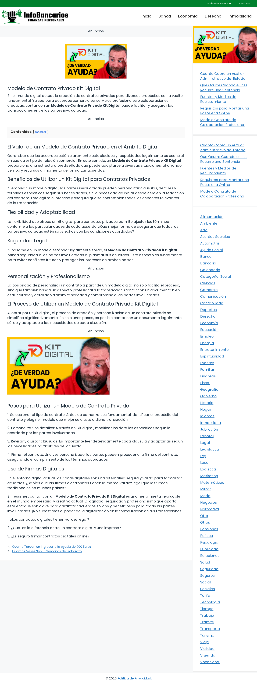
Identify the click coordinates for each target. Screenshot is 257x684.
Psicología (209, 542)
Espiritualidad (212, 356)
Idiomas (207, 416)
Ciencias (207, 283)
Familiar (207, 369)
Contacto (244, 3)
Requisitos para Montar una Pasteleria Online (224, 111)
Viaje (204, 642)
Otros (205, 522)
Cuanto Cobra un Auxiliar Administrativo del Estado (222, 76)
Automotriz (209, 243)
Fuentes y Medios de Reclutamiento (218, 99)
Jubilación (209, 429)
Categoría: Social (215, 276)
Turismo (207, 635)
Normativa (209, 509)
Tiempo (206, 608)
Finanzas (208, 376)
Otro (204, 515)
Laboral (207, 436)
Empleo (207, 336)
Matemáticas (212, 482)
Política (206, 535)
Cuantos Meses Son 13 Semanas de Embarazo (47, 551)
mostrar (40, 132)
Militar (205, 489)
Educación (209, 329)
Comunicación (213, 296)
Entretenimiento (214, 349)
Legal (205, 442)
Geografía (209, 389)
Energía (207, 343)
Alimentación (211, 216)
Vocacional (210, 662)
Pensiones (209, 529)
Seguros (207, 575)
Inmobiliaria (240, 16)
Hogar (205, 409)
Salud (205, 562)
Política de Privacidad (220, 3)
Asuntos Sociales (215, 236)
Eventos (207, 362)
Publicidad (209, 549)
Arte (204, 230)
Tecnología (210, 602)
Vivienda (207, 655)
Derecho (213, 16)
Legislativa (209, 449)
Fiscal (205, 382)
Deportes (208, 309)
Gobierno (208, 396)
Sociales (207, 588)
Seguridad (209, 568)
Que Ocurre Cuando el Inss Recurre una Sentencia (223, 88)
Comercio (209, 289)
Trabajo (207, 615)
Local (204, 462)
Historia (206, 402)
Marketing (209, 475)
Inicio (146, 16)
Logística (208, 469)
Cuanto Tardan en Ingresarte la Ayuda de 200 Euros (51, 547)
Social (205, 582)
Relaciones (209, 555)
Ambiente (208, 223)
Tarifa (205, 595)
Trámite (207, 622)
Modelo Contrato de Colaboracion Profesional (222, 122)
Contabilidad (211, 303)
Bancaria (208, 263)
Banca (164, 16)
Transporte (210, 628)
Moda (205, 495)
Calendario (210, 269)
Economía (188, 16)
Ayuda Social (211, 249)
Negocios (208, 502)
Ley (203, 455)
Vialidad (207, 648)
